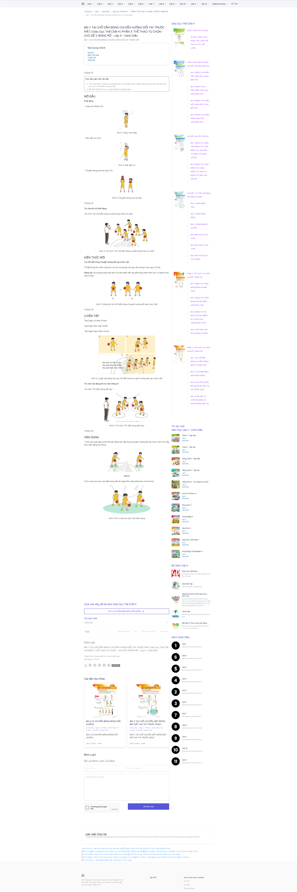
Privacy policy (189, 888)
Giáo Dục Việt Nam (189, 571)
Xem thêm (93, 743)
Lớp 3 (184, 702)
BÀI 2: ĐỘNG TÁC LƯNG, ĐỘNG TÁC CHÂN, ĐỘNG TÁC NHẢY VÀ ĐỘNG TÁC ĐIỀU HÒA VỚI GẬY (200, 171)
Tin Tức (186, 881)
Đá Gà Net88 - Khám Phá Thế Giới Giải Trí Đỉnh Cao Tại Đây (105, 854)
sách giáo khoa (124, 631)
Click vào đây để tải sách (110, 604)
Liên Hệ (186, 885)
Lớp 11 (184, 760)
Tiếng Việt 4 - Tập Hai (190, 470)
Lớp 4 (98, 728)
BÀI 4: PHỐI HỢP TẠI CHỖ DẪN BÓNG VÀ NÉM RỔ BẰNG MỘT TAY (200, 400)
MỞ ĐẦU (91, 53)
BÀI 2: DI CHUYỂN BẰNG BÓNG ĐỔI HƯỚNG (125, 611)
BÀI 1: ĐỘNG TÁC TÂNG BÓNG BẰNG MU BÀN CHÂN (199, 287)
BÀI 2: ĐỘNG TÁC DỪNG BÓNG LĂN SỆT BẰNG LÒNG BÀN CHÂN (200, 301)
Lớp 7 (184, 713)
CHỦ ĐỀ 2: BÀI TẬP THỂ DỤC (198, 136)
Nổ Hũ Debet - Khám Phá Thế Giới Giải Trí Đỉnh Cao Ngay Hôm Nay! (109, 857)
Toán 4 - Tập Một (189, 435)
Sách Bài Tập (187, 584)
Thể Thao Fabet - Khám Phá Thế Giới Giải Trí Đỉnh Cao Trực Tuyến (155, 854)
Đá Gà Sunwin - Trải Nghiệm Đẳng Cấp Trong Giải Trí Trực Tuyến (107, 860)
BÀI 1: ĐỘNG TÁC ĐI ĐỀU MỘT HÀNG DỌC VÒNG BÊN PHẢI (200, 76)
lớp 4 (135, 631)
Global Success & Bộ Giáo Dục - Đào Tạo (195, 595)
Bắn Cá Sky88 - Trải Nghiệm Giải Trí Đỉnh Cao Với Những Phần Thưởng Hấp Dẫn (113, 851)
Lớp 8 (184, 725)
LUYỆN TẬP (92, 58)
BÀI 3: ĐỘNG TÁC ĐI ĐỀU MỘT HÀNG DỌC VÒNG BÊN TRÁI (200, 104)
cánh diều (164, 631)
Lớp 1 (184, 644)
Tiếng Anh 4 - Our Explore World (195, 482)
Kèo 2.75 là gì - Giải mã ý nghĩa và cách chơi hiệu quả (102, 848)
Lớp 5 (184, 667)
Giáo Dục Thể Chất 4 (190, 540)
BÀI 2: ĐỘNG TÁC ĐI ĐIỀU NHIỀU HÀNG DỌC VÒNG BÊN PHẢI (199, 90)
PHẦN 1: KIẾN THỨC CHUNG (197, 30)
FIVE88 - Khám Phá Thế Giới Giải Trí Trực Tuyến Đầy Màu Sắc (147, 848)
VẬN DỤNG (91, 60)
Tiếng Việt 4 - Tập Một (191, 459)
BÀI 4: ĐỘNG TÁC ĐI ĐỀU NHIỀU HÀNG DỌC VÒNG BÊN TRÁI (200, 118)
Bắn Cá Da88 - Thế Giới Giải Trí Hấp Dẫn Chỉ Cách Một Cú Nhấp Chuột (171, 851)
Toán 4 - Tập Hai (188, 447)
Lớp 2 (184, 690)
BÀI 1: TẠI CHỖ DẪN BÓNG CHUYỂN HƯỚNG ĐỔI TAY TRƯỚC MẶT (200, 361)
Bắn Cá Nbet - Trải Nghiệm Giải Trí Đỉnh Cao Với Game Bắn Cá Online (162, 857)
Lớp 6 (184, 655)
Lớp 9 (184, 737)
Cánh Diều (90, 728)
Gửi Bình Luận (148, 807)
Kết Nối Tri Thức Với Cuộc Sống (194, 623)
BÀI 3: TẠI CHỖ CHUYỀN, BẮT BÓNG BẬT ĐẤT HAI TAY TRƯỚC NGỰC (200, 386)
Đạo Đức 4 (186, 528)
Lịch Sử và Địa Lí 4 (189, 493)
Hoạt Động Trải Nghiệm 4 (192, 551)
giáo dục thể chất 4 (148, 631)
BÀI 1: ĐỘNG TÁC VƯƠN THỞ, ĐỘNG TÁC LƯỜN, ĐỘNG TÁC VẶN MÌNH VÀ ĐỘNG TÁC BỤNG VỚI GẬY (200, 150)
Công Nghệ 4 (187, 516)
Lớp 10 (184, 748)
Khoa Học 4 (186, 505)
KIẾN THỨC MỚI (93, 55)
